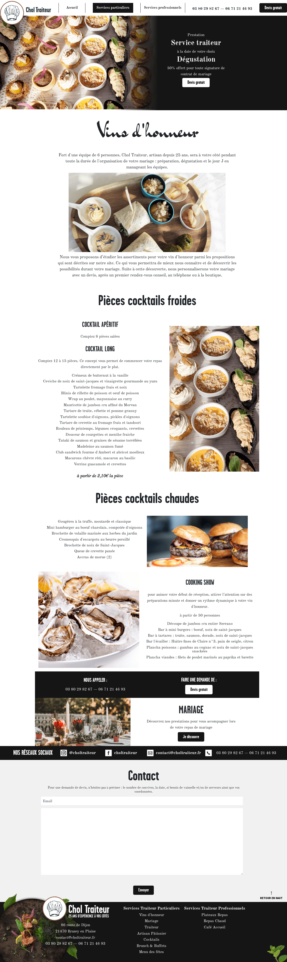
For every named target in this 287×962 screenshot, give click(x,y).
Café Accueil (214, 927)
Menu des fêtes (151, 952)
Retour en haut (271, 895)
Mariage (151, 921)
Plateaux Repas (214, 915)
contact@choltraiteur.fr (75, 938)
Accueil (72, 8)
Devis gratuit (273, 7)
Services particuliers (112, 8)
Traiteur (151, 927)
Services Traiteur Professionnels (214, 908)
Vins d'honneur (151, 915)
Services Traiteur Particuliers (151, 908)
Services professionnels (162, 8)
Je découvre (191, 736)
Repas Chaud (215, 921)
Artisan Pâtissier (151, 934)
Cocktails (151, 940)
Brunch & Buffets (151, 946)
